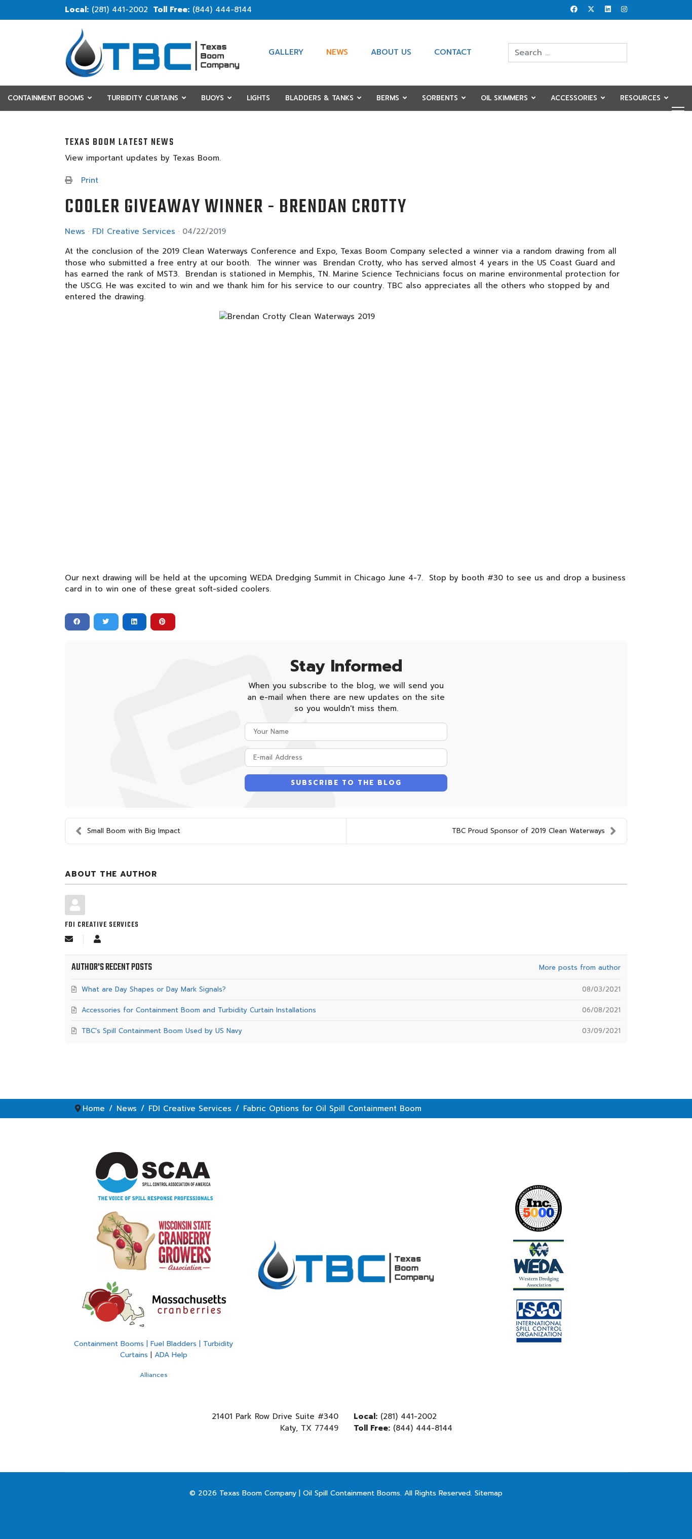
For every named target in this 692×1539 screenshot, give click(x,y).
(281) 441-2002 (120, 9)
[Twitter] (591, 9)
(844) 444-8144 (222, 9)
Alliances (154, 1374)
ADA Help (171, 1355)
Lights (258, 98)
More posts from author (580, 967)
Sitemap (489, 1493)
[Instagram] (624, 9)
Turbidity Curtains (142, 98)
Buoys (212, 98)
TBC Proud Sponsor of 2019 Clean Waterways (528, 831)
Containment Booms (46, 98)
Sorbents (440, 98)
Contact (453, 52)
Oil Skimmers (504, 98)
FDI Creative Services (133, 231)
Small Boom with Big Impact (133, 831)
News (337, 52)
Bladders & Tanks (319, 98)
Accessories (574, 98)
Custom (22, 123)
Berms (387, 98)
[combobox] (567, 52)
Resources (640, 98)
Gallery (285, 52)
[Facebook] (574, 9)
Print (89, 180)
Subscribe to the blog (346, 782)
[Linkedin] (608, 9)
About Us (391, 52)
